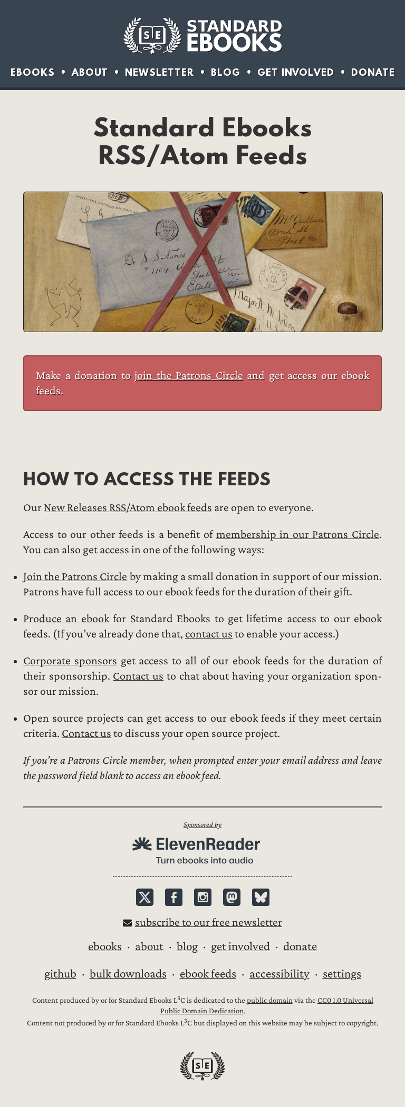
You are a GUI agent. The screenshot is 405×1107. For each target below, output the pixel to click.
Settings (342, 974)
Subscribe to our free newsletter (208, 922)
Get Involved (295, 72)
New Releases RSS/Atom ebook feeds (128, 507)
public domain (270, 1000)
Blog (225, 72)
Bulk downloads (128, 974)
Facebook (173, 897)
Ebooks (33, 72)
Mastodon (231, 897)
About (90, 72)
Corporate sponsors (70, 660)
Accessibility (279, 974)
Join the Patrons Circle (75, 576)
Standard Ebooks (202, 35)
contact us (209, 634)
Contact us (138, 676)
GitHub (60, 974)
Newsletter (159, 72)
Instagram (202, 897)
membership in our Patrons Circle (297, 534)
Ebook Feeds (208, 974)
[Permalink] (14, 478)
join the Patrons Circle (188, 375)
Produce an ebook (66, 618)
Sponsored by (202, 825)
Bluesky (260, 897)
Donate (373, 72)
